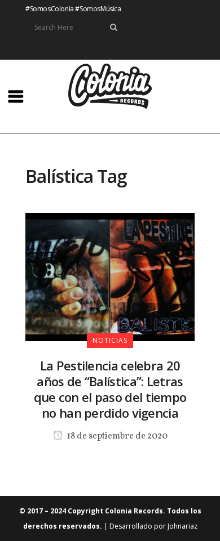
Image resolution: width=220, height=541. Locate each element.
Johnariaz (182, 526)
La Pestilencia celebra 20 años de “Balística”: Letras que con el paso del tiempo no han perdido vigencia (110, 389)
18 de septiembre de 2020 (116, 436)
